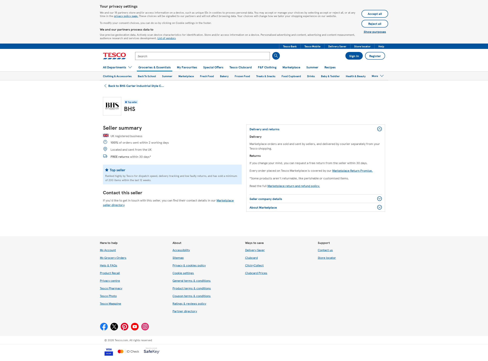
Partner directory (185, 311)
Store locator (327, 257)
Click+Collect (254, 265)
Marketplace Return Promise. (352, 170)
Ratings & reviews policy (189, 303)
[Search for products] (276, 56)
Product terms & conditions (192, 288)
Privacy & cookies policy (189, 265)
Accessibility (181, 250)
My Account (108, 250)
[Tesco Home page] (114, 56)
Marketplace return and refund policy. (293, 186)
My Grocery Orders (113, 257)
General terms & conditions (192, 280)
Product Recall (110, 273)
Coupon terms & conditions (192, 296)
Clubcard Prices (256, 273)
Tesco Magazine (110, 303)
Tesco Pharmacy (111, 288)
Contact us (325, 250)
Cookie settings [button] (183, 273)
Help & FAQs (108, 265)
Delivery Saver (255, 250)
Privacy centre (110, 280)
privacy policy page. (126, 16)
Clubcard (251, 257)
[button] (289, 46)
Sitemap (178, 257)
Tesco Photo (108, 296)
